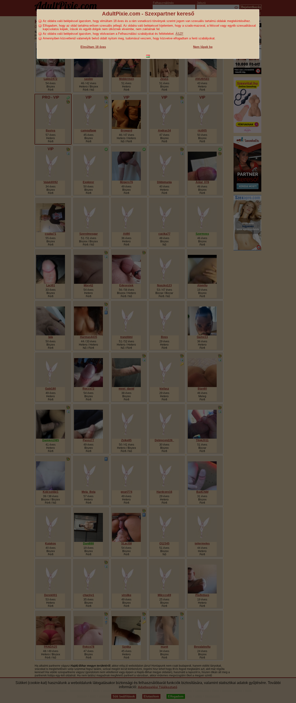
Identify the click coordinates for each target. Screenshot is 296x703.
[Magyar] (148, 56)
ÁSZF (179, 33)
